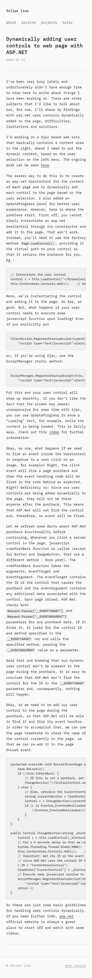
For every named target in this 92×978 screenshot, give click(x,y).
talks (67, 22)
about (11, 22)
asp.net (66, 916)
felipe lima (17, 11)
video (54, 432)
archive (28, 22)
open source (75, 965)
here (45, 165)
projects (49, 22)
